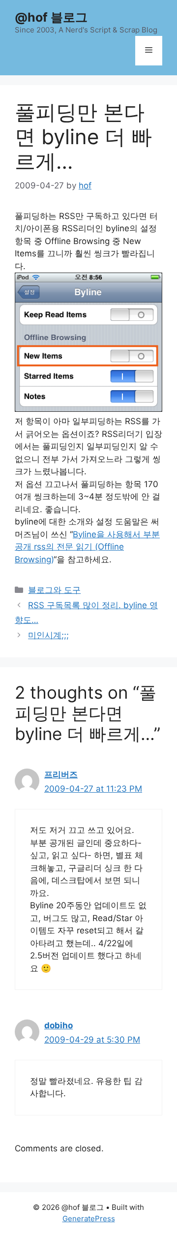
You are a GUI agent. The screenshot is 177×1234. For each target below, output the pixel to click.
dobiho (58, 1025)
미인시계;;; (48, 635)
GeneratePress (88, 1218)
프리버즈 (61, 774)
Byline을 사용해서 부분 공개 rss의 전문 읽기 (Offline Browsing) (87, 546)
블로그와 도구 (54, 590)
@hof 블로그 (51, 17)
